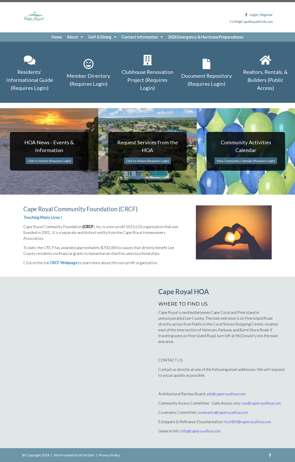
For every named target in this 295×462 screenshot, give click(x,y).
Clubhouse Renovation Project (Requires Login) (147, 80)
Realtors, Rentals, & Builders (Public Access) (265, 80)
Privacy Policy (109, 455)
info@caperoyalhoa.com (200, 431)
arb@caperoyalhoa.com (226, 393)
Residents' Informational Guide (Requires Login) (29, 80)
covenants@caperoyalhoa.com (223, 412)
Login (254, 15)
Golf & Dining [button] (100, 37)
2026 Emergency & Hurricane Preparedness (206, 37)
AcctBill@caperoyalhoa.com (247, 421)
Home (56, 37)
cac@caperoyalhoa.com (261, 403)
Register (266, 15)
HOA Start (87, 455)
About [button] (73, 37)
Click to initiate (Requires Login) (147, 161)
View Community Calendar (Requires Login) (246, 161)
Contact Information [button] (140, 37)
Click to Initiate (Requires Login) (49, 161)
